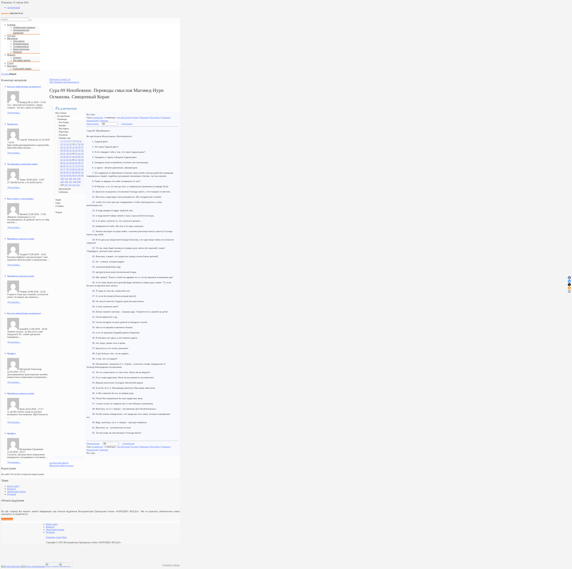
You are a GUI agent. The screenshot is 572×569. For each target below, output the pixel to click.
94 (67, 175)
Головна (5, 74)
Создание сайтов (170, 565)
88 (73, 172)
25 (76, 147)
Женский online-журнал (61, 465)
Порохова (144, 117)
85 (64, 172)
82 (79, 169)
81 (76, 169)
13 (64, 144)
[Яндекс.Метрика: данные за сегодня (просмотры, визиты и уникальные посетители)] (11, 566)
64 (73, 163)
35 (82, 150)
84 (61, 172)
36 (61, 153)
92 (61, 175)
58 (79, 160)
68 (61, 166)
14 (67, 144)
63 (70, 163)
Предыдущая (92, 124)
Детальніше (7, 519)
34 (79, 150)
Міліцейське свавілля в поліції (20, 239)
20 (61, 147)
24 (73, 147)
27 (82, 147)
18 (79, 144)
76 (61, 169)
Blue (64, 537)
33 (76, 150)
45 (64, 157)
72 (73, 166)
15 (70, 144)
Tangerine (50, 537)
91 (82, 172)
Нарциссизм (12, 124)
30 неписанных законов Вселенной (22, 164)
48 (73, 157)
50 (79, 157)
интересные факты (59, 463)
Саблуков (104, 121)
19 (82, 144)
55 (70, 160)
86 (67, 172)
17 (76, 144)
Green (59, 537)
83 (82, 169)
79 (70, 169)
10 (77, 141)
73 (76, 166)
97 (76, 175)
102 (70, 178)
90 (79, 172)
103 (74, 178)
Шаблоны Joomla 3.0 (59, 79)
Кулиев (135, 117)
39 (70, 153)
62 (67, 163)
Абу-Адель (155, 117)
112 (70, 185)
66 (79, 163)
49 (76, 157)
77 (64, 169)
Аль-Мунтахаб (123, 117)
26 (79, 147)
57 (76, 160)
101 (66, 178)
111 (66, 185)
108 (74, 182)
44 (61, 157)
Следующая (126, 124)
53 (64, 160)
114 (78, 185)
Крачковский (92, 121)
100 (62, 178)
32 (73, 150)
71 (70, 166)
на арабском (97, 117)
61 (64, 163)
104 (79, 178)
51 (82, 157)
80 (73, 169)
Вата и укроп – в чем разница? (20, 198)
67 (82, 163)
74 (79, 166)
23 (70, 147)
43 (82, 153)
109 (79, 182)
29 (64, 150)
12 (61, 144)
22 (67, 147)
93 (64, 175)
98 (79, 175)
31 (70, 150)
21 (64, 147)
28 (61, 150)
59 (82, 160)
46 (67, 157)
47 (70, 157)
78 (67, 169)
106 (66, 182)
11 (80, 141)
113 (74, 185)
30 (67, 150)
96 (73, 175)
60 (61, 163)
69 (64, 166)
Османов (165, 117)
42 (79, 153)
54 (67, 160)
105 (62, 182)
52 (61, 160)
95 (70, 175)
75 (82, 166)
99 (82, 175)
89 (76, 172)
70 (67, 166)
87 (70, 172)
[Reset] (30, 20)
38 (67, 153)
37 (64, 153)
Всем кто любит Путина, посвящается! (24, 86)
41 (76, 153)
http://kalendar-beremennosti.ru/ (64, 82)
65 (76, 163)
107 (70, 182)
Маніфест (11, 353)
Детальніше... (14, 112)
